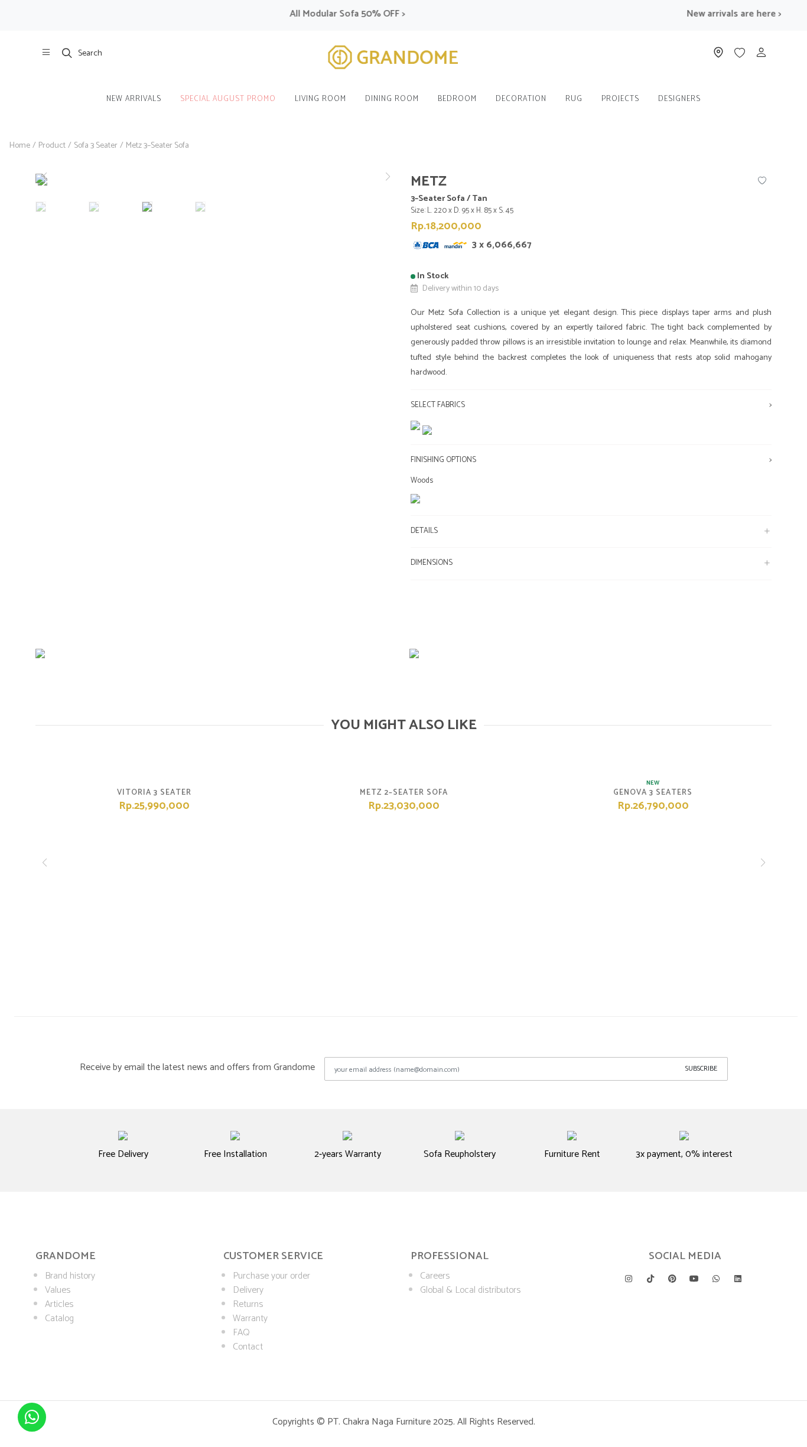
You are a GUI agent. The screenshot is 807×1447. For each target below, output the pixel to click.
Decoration (521, 99)
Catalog (59, 1318)
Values (57, 1290)
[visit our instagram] (628, 1278)
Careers (435, 1276)
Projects (620, 99)
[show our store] (46, 52)
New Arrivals (133, 99)
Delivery (248, 1290)
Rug (574, 99)
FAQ (241, 1333)
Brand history (70, 1276)
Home (19, 145)
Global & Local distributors (470, 1290)
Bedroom (457, 99)
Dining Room (392, 99)
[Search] (67, 52)
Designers (679, 99)
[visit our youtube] (694, 1278)
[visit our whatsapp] (716, 1278)
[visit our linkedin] (737, 1278)
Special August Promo (228, 99)
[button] (387, 177)
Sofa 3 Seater (96, 145)
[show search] (67, 52)
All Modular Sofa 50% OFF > (334, 14)
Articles (59, 1304)
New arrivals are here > (720, 14)
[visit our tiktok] (650, 1278)
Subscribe (701, 1068)
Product (52, 145)
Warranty (250, 1318)
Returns (248, 1304)
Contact (248, 1347)
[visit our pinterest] (672, 1278)
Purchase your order (271, 1276)
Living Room (320, 99)
